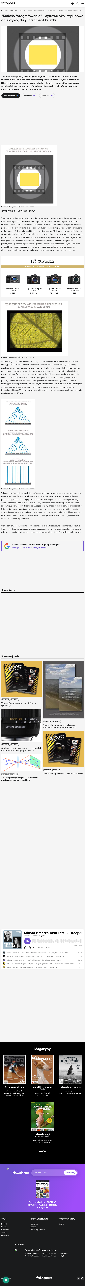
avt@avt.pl (64, 1253)
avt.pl (62, 1256)
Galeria (61, 1224)
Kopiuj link (45, 95)
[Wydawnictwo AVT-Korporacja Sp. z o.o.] (19, 1254)
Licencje (33, 1227)
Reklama (4, 1227)
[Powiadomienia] (6, 1280)
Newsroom (5, 1230)
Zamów (42, 1151)
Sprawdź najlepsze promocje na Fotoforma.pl (42, 267)
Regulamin (34, 1224)
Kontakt (4, 1224)
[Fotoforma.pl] (42, 262)
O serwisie (5, 1235)
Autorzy (4, 1233)
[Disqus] (42, 622)
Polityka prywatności (37, 1230)
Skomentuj (28, 95)
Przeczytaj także (10, 656)
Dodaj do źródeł (9, 95)
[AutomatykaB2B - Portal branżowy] (44, 1278)
